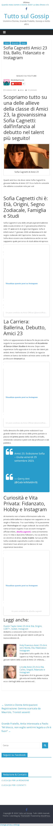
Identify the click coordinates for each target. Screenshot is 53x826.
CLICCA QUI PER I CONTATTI (14, 785)
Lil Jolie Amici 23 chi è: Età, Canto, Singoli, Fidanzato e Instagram (32, 670)
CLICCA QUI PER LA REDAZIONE (15, 780)
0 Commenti (32, 90)
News (24, 43)
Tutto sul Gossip (26, 16)
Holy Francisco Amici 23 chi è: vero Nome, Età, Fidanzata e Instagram (33, 648)
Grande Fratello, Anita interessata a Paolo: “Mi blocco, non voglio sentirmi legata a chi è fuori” (26, 727)
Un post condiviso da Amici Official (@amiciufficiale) (26, 313)
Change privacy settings (10, 824)
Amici (7, 43)
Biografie (15, 43)
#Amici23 (31, 464)
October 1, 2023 (23, 486)
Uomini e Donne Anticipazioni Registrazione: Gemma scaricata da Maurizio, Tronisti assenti (21, 708)
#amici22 (19, 464)
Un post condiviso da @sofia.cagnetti (26, 611)
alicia (22, 90)
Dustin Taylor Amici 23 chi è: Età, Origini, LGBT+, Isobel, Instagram (22, 627)
